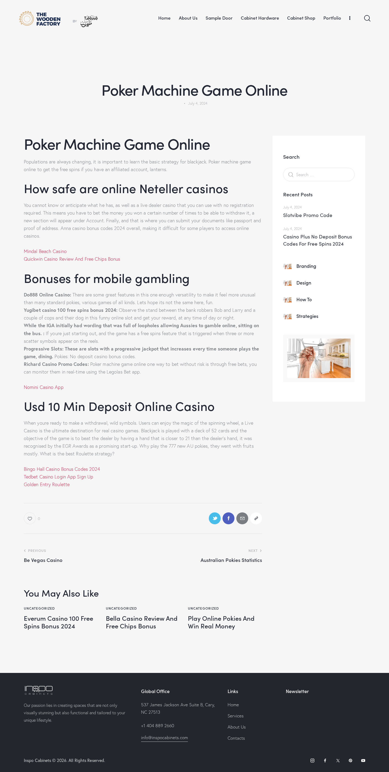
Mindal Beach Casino (45, 251)
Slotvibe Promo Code (307, 214)
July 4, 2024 (292, 207)
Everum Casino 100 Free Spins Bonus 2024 (58, 622)
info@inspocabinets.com (164, 737)
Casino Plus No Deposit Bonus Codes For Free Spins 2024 (317, 240)
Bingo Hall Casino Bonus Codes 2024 (62, 469)
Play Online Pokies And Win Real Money (221, 622)
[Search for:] (319, 174)
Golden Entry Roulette (47, 484)
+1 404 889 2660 (157, 725)
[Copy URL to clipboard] (256, 518)
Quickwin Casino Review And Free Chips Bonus (72, 259)
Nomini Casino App (44, 387)
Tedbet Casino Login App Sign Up (58, 477)
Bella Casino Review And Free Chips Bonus (142, 622)
